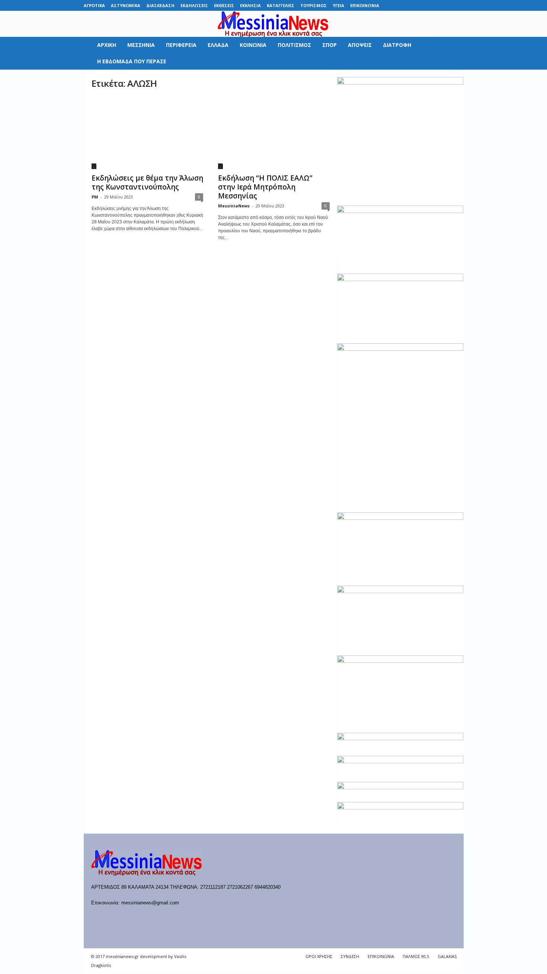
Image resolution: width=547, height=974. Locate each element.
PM (95, 197)
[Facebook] (400, 5)
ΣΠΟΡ (329, 44)
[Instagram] (435, 5)
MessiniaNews (234, 206)
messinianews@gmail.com (150, 902)
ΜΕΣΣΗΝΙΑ (141, 44)
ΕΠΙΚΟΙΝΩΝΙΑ (364, 5)
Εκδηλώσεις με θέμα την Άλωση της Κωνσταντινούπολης (147, 182)
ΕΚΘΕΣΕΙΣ (224, 5)
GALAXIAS (447, 956)
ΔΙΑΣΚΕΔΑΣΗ (160, 5)
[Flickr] (411, 5)
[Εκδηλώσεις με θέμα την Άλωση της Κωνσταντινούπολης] (147, 133)
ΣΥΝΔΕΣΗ (350, 956)
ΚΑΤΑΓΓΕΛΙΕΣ (280, 5)
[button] (452, 53)
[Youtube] (458, 5)
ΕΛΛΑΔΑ (218, 44)
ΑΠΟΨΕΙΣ (360, 44)
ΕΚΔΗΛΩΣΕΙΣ (194, 5)
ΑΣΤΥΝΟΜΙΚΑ (125, 5)
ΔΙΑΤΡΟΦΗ (397, 44)
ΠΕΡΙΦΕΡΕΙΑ (181, 44)
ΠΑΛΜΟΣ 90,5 (416, 956)
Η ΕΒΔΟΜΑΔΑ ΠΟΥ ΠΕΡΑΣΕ (131, 61)
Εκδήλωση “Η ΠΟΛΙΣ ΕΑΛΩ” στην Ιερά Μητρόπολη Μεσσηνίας (265, 187)
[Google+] (423, 5)
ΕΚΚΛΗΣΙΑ (250, 5)
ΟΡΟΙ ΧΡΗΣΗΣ (319, 956)
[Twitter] (446, 5)
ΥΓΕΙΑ (338, 5)
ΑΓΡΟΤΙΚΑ (94, 5)
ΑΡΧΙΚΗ (106, 44)
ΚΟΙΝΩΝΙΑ (253, 44)
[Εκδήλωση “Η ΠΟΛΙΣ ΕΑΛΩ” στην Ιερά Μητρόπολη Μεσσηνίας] (274, 133)
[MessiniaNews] (273, 24)
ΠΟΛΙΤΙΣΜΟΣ (294, 44)
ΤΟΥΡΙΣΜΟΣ (313, 5)
